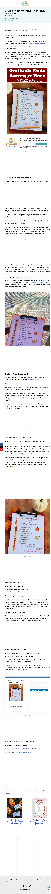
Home (6, 24)
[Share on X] (1, 447)
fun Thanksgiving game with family (37, 282)
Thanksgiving (8, 793)
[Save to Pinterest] (1, 449)
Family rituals (8, 790)
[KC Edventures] (25, 4)
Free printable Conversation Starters (18, 665)
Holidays (22, 790)
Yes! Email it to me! (38, 690)
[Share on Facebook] (1, 444)
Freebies (15, 790)
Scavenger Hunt (43, 790)
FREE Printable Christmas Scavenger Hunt (18, 752)
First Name (32, 680)
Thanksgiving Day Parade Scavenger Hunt (17, 748)
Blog (8, 24)
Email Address (33, 685)
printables (35, 790)
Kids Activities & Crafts (10, 20)
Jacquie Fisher (9, 15)
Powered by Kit (38, 692)
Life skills (28, 790)
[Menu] (2, 4)
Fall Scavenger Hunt (33, 379)
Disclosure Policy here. (24, 30)
